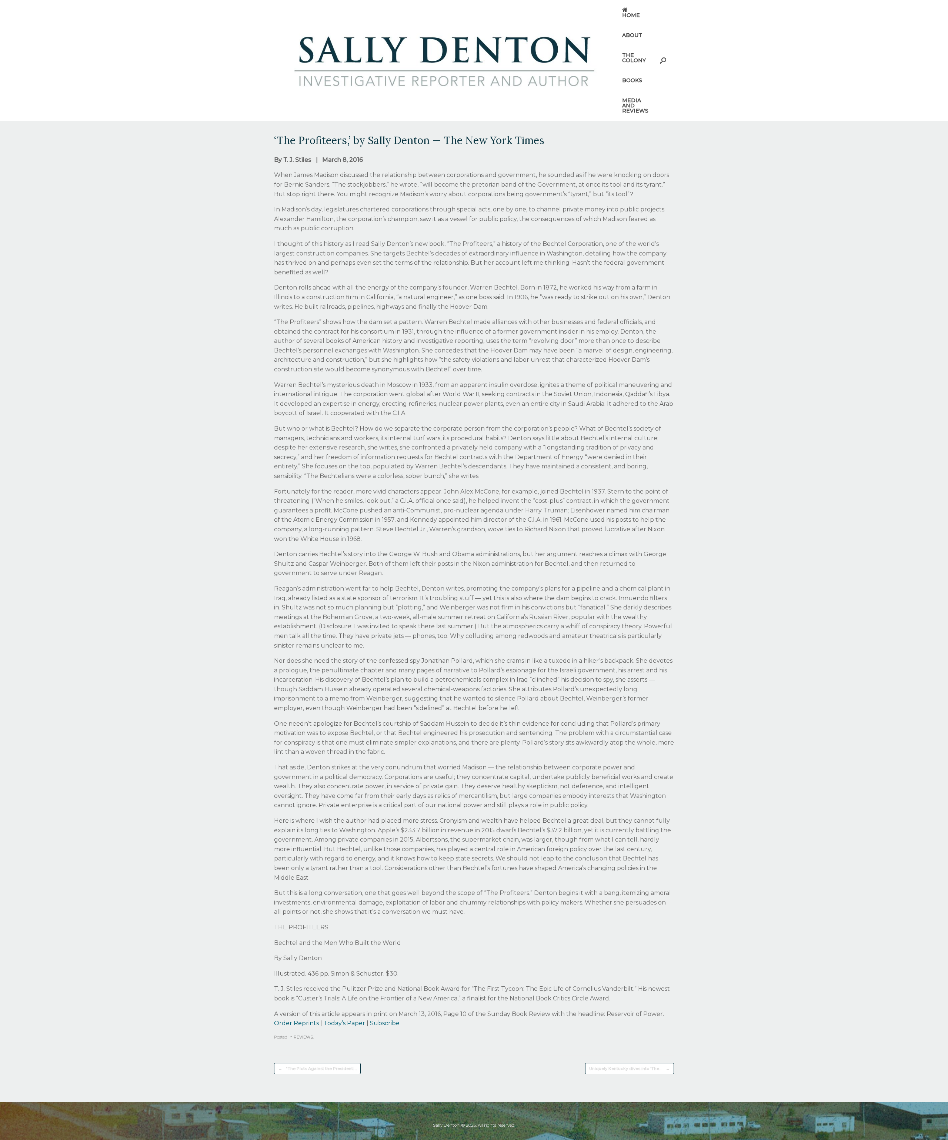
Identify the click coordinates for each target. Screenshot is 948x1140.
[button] (663, 60)
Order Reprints (296, 1023)
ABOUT (632, 35)
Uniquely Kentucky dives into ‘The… (629, 1068)
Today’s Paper (344, 1023)
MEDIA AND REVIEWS (635, 105)
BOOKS (632, 80)
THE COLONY (634, 58)
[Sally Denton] (443, 60)
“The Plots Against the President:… (317, 1068)
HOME (631, 15)
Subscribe (385, 1023)
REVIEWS (303, 1037)
